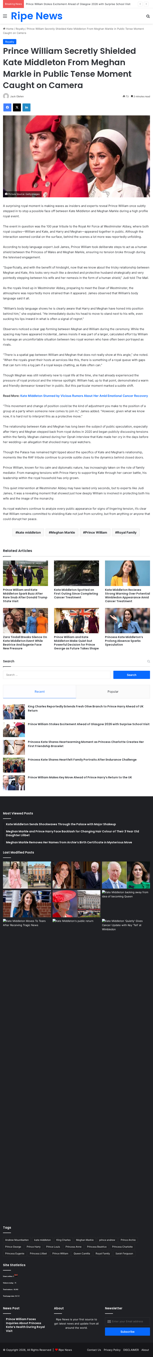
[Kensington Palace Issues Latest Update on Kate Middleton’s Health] (27, 903)
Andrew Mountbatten (17, 1239)
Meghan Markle (63, 532)
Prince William (96, 532)
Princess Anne (73, 1246)
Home (9, 28)
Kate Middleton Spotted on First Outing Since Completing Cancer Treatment (76, 593)
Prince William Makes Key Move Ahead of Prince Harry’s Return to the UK (80, 777)
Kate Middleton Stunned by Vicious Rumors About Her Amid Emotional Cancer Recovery (84, 396)
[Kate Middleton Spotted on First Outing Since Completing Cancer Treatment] (76, 573)
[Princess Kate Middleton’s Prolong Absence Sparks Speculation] (127, 620)
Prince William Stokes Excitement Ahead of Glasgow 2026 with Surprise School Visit (89, 724)
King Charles (63, 1239)
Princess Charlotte (122, 1246)
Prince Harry (34, 1246)
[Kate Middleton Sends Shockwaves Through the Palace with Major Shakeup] (27, 875)
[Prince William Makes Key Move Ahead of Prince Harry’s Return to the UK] (14, 782)
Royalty (20, 28)
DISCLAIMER (131, 1349)
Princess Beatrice (97, 1246)
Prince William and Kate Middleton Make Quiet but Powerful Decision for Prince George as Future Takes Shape (76, 642)
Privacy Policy (112, 1349)
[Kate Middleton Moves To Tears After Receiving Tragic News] (27, 932)
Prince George (13, 1246)
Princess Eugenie (14, 1253)
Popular (113, 691)
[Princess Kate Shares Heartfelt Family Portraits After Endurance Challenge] (14, 765)
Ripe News (65, 1349)
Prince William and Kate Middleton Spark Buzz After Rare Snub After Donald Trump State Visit (25, 595)
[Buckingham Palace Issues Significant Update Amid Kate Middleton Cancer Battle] (77, 903)
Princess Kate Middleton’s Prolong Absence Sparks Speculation (124, 641)
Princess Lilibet (38, 1253)
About (145, 1349)
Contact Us (94, 1349)
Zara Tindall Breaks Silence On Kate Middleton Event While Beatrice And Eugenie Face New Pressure (25, 642)
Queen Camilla (82, 1253)
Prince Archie (128, 1239)
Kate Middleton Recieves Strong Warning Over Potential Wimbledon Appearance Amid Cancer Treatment (127, 595)
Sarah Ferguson (124, 1253)
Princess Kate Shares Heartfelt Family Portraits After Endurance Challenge (82, 760)
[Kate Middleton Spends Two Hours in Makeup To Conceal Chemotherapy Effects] (77, 1068)
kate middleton (29, 532)
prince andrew (107, 1239)
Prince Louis (53, 1246)
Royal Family (126, 532)
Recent (40, 691)
